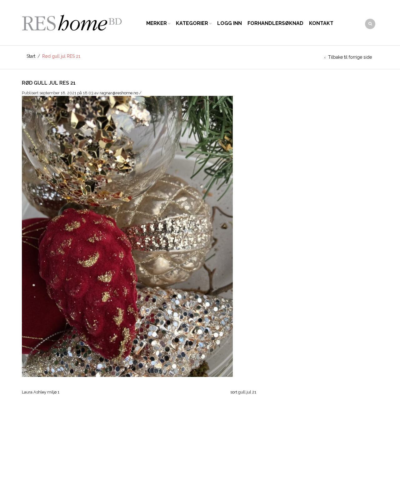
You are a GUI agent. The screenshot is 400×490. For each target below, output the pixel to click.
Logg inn (229, 23)
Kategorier (192, 23)
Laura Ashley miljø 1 (40, 392)
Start (31, 56)
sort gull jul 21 (243, 392)
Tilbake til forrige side (350, 57)
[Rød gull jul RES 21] (127, 236)
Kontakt (321, 23)
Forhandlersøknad (275, 23)
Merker (156, 23)
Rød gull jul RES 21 (49, 83)
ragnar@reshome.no (119, 93)
